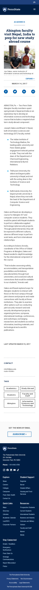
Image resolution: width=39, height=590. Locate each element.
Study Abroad (27, 388)
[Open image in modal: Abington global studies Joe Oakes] (19, 57)
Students (11, 395)
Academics (19, 22)
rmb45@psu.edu (10, 369)
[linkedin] (24, 92)
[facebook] (6, 92)
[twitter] (15, 92)
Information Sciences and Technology (27, 403)
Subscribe (19, 434)
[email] (33, 92)
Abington (11, 403)
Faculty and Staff (27, 395)
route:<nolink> (9, 371)
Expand (29, 79)
